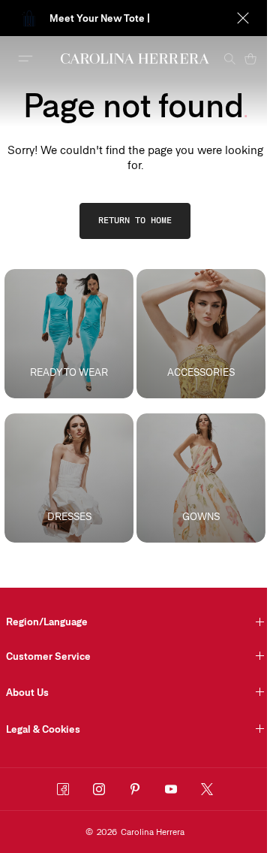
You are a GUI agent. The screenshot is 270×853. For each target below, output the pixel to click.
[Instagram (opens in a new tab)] (99, 789)
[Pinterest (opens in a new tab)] (135, 789)
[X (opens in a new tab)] (207, 789)
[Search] (229, 58)
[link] (135, 221)
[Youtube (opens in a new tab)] (171, 789)
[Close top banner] (243, 18)
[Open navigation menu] (25, 58)
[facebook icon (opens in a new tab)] (63, 789)
